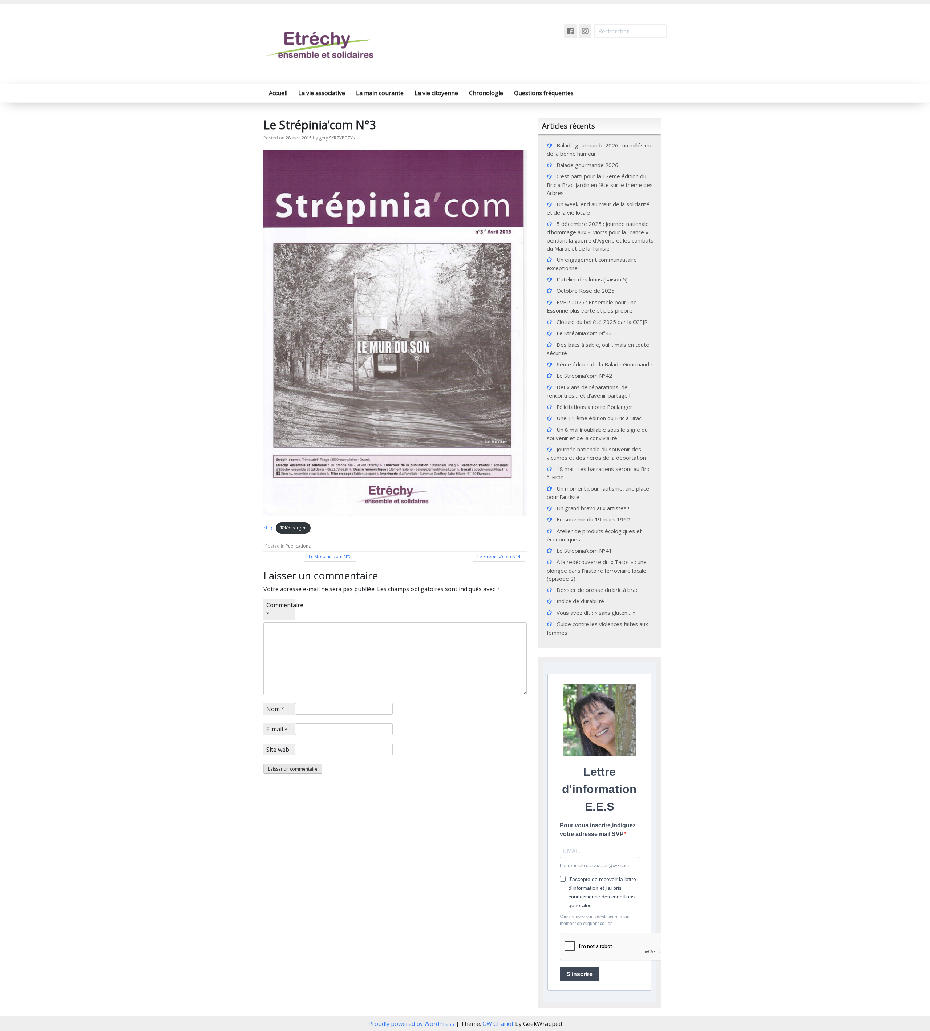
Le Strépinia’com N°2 (330, 556)
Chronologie (486, 93)
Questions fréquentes (544, 93)
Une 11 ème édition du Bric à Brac (599, 418)
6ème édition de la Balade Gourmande (604, 364)
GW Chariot (498, 1024)
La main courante (380, 93)
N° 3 (267, 528)
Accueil (278, 93)
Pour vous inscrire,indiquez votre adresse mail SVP (598, 829)
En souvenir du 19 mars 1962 (593, 519)
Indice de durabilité (580, 601)
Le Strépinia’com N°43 (584, 333)
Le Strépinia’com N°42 (584, 375)
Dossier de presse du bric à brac (597, 589)
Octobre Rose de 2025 (586, 290)
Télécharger (293, 528)
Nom (275, 709)
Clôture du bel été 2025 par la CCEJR (602, 321)
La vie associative (321, 93)
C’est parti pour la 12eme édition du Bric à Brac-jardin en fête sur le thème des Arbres (600, 184)
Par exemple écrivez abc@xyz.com (594, 865)
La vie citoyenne (436, 93)
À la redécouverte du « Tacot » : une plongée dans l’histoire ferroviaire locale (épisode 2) (597, 570)
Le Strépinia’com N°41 (584, 550)
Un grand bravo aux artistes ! (593, 508)
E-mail (277, 729)
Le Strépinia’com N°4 (498, 556)
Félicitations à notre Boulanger (594, 406)
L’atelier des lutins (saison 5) (592, 279)
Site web (277, 750)
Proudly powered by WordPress (412, 1024)
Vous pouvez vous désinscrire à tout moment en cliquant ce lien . (595, 920)
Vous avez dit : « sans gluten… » (597, 612)
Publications (298, 546)
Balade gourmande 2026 (587, 165)
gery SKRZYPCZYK (337, 138)
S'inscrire (579, 974)
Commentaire (280, 609)
